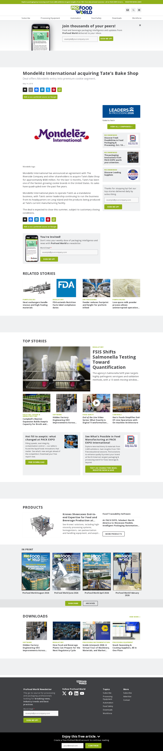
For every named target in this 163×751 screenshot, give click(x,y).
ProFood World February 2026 (127, 594)
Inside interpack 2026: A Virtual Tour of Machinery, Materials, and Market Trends (96, 648)
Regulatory (58, 299)
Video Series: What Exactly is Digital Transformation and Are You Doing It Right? (95, 420)
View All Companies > (121, 126)
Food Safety (88, 415)
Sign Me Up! (106, 38)
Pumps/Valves (29, 299)
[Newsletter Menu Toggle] (127, 10)
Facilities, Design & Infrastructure (31, 415)
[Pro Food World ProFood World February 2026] (127, 571)
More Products (113, 534)
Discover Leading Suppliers (112, 173)
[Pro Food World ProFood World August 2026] (36, 571)
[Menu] (139, 10)
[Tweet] (48, 90)
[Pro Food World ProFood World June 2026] (66, 571)
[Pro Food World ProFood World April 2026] (97, 571)
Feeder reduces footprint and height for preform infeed (95, 305)
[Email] (30, 90)
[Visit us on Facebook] (71, 693)
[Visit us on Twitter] (64, 693)
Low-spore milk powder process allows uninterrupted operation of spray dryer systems (125, 305)
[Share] (36, 90)
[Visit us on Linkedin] (76, 693)
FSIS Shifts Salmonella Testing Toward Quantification (114, 359)
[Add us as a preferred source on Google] (59, 90)
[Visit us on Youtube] (82, 693)
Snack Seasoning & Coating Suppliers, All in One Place (125, 648)
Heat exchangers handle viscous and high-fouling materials (35, 305)
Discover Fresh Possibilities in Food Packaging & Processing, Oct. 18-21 (113, 141)
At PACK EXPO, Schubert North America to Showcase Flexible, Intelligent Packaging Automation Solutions (120, 523)
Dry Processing (89, 299)
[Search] (133, 10)
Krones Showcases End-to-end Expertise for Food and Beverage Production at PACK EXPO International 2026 (80, 517)
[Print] (25, 90)
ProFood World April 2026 (97, 593)
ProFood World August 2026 (35, 593)
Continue (93, 745)
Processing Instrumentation (96, 642)
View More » (134, 617)
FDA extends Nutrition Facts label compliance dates (64, 305)
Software (57, 415)
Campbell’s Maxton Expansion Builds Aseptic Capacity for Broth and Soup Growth (35, 422)
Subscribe (73, 603)
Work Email (45, 248)
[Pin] (54, 90)
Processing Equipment (123, 642)
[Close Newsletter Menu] (140, 25)
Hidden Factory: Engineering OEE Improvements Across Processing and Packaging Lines (66, 420)
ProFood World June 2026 (66, 593)
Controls (117, 415)
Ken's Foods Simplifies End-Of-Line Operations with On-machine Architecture (126, 420)
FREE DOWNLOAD (36, 462)
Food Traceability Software (117, 514)
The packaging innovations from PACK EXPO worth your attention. (113, 159)
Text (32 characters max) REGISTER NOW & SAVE (103, 469)
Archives (90, 603)
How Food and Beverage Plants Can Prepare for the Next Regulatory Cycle (66, 648)
